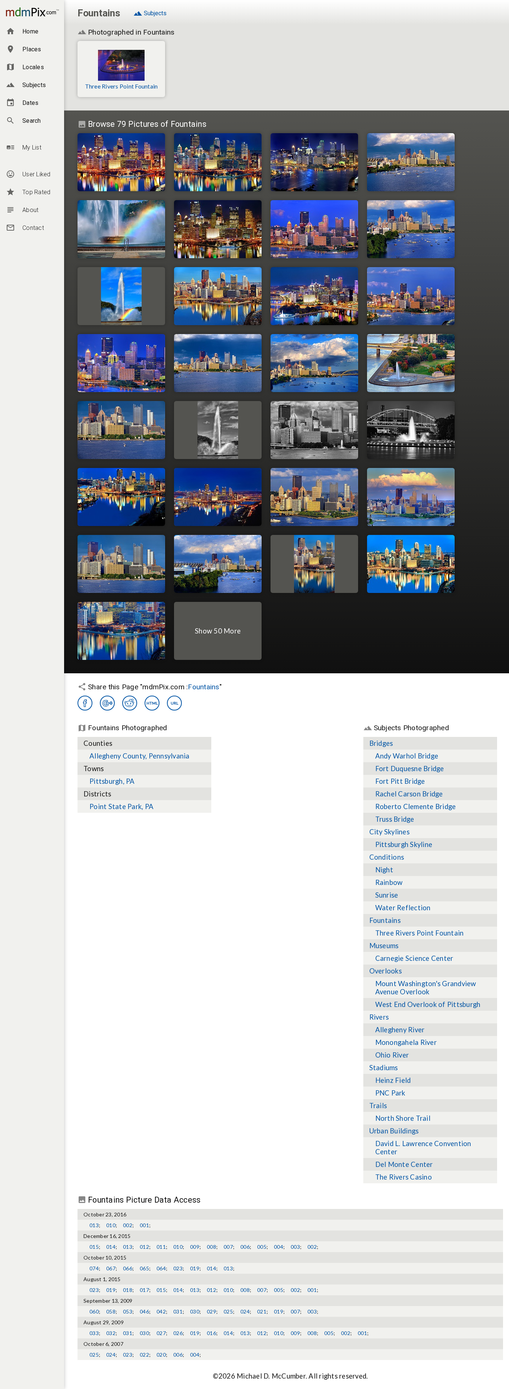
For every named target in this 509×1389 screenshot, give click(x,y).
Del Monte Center (404, 1164)
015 (94, 1247)
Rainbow (389, 882)
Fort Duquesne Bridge (409, 768)
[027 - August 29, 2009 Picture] (411, 296)
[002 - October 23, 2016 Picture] (411, 363)
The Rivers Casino (403, 1177)
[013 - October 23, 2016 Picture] (314, 296)
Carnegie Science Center (414, 958)
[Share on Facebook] (85, 703)
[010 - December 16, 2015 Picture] (121, 162)
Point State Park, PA (121, 806)
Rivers (379, 1017)
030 (194, 1311)
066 (127, 1268)
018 (127, 1290)
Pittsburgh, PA (112, 781)
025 (228, 1311)
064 (161, 1268)
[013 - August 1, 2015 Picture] (411, 229)
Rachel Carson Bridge (409, 794)
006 (245, 1247)
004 (278, 1247)
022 (144, 1354)
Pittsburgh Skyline (404, 844)
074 (94, 1268)
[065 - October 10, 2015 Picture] (218, 430)
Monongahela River (406, 1042)
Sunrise (386, 895)
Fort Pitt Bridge (400, 781)
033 (94, 1333)
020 (161, 1354)
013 (94, 1225)
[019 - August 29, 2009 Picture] (411, 497)
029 (211, 1311)
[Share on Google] (107, 703)
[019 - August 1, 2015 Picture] (314, 430)
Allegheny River (400, 1030)
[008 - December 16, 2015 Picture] (218, 162)
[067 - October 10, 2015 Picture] (121, 229)
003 (295, 1247)
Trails (378, 1105)
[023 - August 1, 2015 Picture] (411, 430)
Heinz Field (393, 1080)
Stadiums (383, 1068)
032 (111, 1333)
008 (211, 1247)
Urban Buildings (394, 1131)
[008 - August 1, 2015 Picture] (411, 162)
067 (111, 1268)
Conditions (386, 857)
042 (161, 1311)
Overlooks (385, 971)
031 (178, 1311)
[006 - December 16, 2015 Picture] (121, 631)
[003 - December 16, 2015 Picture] (218, 296)
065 (144, 1268)
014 (111, 1247)
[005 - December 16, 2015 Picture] (411, 564)
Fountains (203, 687)
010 (111, 1225)
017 (144, 1290)
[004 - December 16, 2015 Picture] (314, 564)
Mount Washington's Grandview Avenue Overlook (425, 987)
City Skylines (389, 832)
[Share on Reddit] (129, 703)
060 (94, 1311)
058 (111, 1311)
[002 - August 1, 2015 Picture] (218, 363)
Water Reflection (403, 908)
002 (127, 1225)
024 (245, 1311)
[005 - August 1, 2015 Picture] (121, 430)
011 (161, 1247)
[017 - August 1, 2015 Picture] (314, 363)
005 (261, 1247)
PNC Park (390, 1093)
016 (211, 1333)
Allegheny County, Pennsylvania (139, 756)
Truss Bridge (394, 819)
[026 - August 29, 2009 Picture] (314, 229)
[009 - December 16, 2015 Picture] (218, 497)
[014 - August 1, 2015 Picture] (218, 564)
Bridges (381, 743)
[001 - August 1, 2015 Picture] (121, 564)
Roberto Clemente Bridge (415, 806)
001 (144, 1225)
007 (228, 1247)
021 (261, 1311)
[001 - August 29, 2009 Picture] (314, 497)
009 (194, 1247)
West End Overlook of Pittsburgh (428, 1004)
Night (384, 870)
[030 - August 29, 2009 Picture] (121, 363)
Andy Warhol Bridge (407, 756)
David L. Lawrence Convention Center (423, 1147)
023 (178, 1268)
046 (144, 1311)
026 (178, 1333)
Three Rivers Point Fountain (121, 86)
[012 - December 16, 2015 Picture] (218, 229)
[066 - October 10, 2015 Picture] (121, 296)
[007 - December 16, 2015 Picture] (121, 497)
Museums (384, 945)
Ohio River (392, 1055)
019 (194, 1268)
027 (161, 1333)
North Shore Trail (402, 1118)
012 (144, 1247)
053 (127, 1311)
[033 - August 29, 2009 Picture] (314, 162)
